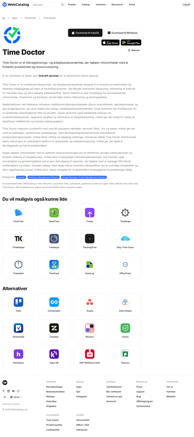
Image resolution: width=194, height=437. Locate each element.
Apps (15, 18)
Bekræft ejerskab (49, 75)
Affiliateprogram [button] (144, 401)
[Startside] (15, 4)
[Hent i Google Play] (131, 42)
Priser (132, 4)
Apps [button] (79, 386)
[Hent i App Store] (110, 42)
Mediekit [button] (171, 396)
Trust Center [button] (52, 420)
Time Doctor (49, 18)
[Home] (3, 18)
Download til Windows (124, 32)
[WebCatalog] (4, 382)
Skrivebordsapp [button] (54, 386)
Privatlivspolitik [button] (54, 425)
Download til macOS (87, 32)
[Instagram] (18, 391)
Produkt (72, 4)
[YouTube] (13, 391)
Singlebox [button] (51, 406)
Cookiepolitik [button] (53, 429)
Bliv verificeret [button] (113, 391)
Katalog (86, 4)
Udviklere (100, 4)
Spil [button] (78, 391)
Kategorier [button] (81, 396)
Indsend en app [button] (114, 396)
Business (21, 177)
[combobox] (16, 397)
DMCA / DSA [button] (82, 425)
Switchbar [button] (51, 401)
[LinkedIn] (8, 391)
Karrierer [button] (171, 391)
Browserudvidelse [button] (55, 391)
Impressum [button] (81, 429)
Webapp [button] (50, 396)
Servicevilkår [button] (82, 420)
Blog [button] (138, 396)
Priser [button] (139, 386)
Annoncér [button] (111, 401)
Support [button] (140, 391)
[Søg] (62, 4)
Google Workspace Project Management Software (83, 177)
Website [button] (135, 50)
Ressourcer (117, 4)
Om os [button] (170, 386)
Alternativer (14, 288)
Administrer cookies (11, 404)
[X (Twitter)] (3, 391)
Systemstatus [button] (143, 406)
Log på (186, 4)
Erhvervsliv (30, 18)
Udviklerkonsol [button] (114, 386)
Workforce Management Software (43, 177)
